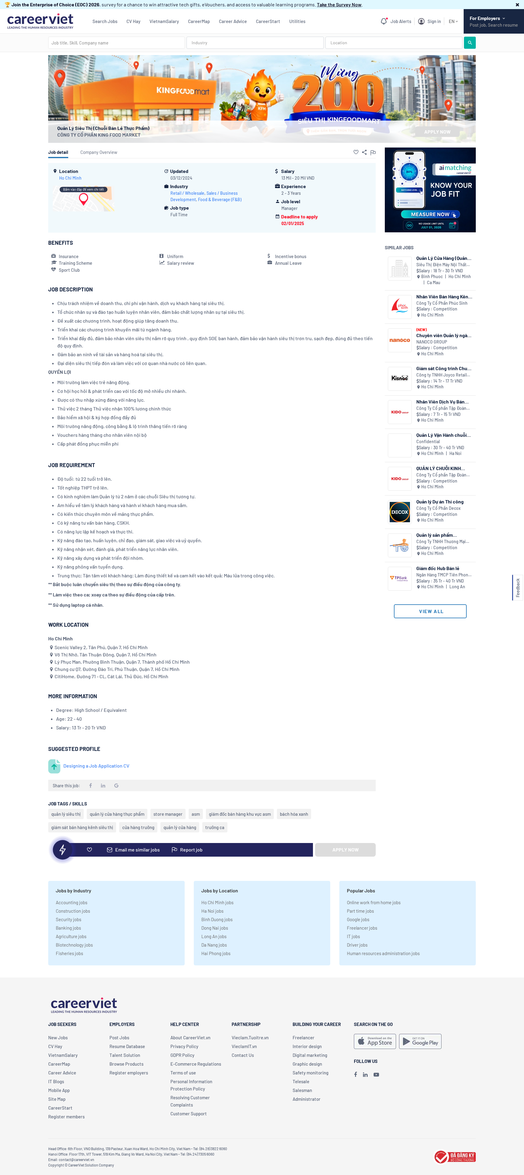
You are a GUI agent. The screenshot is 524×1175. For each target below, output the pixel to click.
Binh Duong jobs (217, 919)
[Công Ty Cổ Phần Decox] (399, 512)
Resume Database (127, 1046)
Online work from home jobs (374, 902)
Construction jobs (73, 911)
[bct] (454, 1156)
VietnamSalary (164, 21)
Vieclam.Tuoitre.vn (250, 1037)
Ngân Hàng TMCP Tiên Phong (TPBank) (443, 575)
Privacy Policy (184, 1046)
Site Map (57, 1099)
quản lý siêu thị (66, 814)
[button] (517, 4)
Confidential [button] (428, 441)
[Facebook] (355, 1074)
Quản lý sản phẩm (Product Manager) (436, 535)
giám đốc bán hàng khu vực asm (240, 814)
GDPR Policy (182, 1055)
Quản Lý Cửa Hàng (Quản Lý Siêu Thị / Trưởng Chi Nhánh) (441, 258)
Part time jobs (360, 911)
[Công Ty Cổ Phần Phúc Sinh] (399, 307)
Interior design (307, 1046)
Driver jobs (357, 945)
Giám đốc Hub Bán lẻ (437, 568)
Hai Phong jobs (215, 953)
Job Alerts (401, 21)
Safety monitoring (310, 1072)
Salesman (302, 1090)
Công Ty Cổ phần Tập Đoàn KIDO (441, 408)
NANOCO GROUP (431, 341)
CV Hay (133, 21)
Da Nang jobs (214, 945)
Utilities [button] (297, 21)
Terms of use (183, 1072)
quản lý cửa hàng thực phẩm (117, 814)
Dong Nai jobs (214, 928)
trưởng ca (214, 827)
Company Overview (98, 152)
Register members (66, 1116)
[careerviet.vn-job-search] (375, 1041)
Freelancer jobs (362, 928)
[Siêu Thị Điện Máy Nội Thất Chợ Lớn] (399, 268)
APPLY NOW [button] (437, 131)
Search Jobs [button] (104, 21)
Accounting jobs (71, 902)
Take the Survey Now (339, 4)
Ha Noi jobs (212, 911)
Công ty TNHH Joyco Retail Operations (441, 375)
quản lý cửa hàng (179, 827)
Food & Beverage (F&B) (219, 199)
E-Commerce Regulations (195, 1064)
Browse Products (126, 1064)
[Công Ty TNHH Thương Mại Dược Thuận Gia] (399, 545)
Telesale (301, 1081)
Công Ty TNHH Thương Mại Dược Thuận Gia (441, 542)
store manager (168, 814)
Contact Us (243, 1055)
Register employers (128, 1072)
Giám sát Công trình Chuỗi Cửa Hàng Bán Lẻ (443, 368)
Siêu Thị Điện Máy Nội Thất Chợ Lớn (441, 265)
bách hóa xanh (294, 814)
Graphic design (307, 1064)
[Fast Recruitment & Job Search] (40, 20)
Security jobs (68, 919)
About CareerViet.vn (190, 1037)
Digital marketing (310, 1055)
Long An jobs (214, 936)
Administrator (307, 1099)
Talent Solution (124, 1055)
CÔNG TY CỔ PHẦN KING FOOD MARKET (98, 135)
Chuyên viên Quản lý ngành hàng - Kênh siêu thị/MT (444, 335)
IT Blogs (56, 1081)
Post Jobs (119, 1037)
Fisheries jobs (69, 953)
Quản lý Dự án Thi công (440, 501)
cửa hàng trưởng (138, 827)
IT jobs (353, 936)
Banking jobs (68, 928)
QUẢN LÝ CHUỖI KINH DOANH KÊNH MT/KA (438, 468)
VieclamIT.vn (244, 1046)
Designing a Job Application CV (96, 765)
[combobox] (116, 43)
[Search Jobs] (470, 43)
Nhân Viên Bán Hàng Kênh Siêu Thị (443, 296)
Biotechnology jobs (74, 945)
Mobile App (59, 1090)
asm (196, 814)
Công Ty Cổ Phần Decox (438, 508)
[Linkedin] (365, 1074)
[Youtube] (376, 1074)
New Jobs (58, 1037)
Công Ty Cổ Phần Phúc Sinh (442, 303)
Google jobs (358, 919)
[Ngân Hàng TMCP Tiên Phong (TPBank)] (399, 578)
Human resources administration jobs (383, 953)
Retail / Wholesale (187, 193)
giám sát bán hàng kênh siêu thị (82, 827)
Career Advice (233, 21)
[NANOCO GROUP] (399, 340)
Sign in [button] (434, 21)
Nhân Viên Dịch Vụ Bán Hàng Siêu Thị (440, 401)
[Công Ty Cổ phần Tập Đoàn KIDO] (399, 412)
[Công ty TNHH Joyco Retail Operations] (399, 378)
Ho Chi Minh (70, 178)
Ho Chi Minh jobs (217, 902)
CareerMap (199, 21)
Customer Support (188, 1113)
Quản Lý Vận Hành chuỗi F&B (441, 435)
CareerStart (268, 21)
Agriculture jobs (71, 936)
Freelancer (303, 1037)
